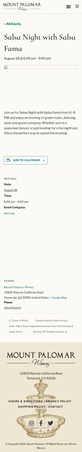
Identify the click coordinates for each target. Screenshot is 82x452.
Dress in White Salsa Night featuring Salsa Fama (21, 326)
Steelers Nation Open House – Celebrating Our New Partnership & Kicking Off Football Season (53, 326)
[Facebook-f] (41, 423)
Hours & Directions (26, 401)
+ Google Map (58, 297)
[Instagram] (31, 423)
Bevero (41, 447)
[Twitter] (50, 423)
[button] (68, 6)
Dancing (9, 213)
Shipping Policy (32, 406)
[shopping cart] (77, 6)
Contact (55, 406)
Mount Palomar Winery (19, 287)
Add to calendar (26, 160)
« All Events (12, 24)
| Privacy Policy (57, 401)
